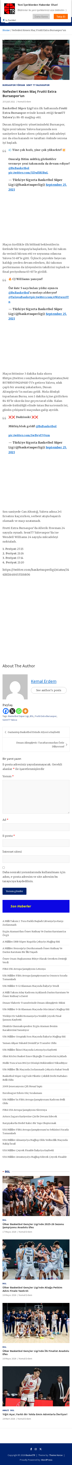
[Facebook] (6, 711)
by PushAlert (11, 20)
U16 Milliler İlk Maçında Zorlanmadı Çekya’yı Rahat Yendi (36, 1069)
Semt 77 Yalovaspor (38, 85)
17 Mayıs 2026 (9, 1231)
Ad (5, 819)
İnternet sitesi (12, 851)
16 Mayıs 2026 (9, 1295)
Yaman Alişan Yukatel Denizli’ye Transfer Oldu (29, 1043)
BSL (32, 716)
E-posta (9, 835)
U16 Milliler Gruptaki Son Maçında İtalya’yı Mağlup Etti (34, 1036)
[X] (12, 711)
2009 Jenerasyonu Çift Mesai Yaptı (22, 1086)
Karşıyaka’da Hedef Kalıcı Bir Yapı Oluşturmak (29, 1123)
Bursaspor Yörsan (14, 85)
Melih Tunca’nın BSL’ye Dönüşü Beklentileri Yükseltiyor (35, 1062)
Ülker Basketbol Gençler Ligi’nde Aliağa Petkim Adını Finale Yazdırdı (32, 1289)
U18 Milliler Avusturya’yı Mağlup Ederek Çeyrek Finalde (35, 1156)
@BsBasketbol (18, 168)
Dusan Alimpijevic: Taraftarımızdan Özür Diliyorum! (40, 744)
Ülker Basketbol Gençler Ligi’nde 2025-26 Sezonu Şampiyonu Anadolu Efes (33, 1225)
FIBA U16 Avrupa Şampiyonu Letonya (24, 968)
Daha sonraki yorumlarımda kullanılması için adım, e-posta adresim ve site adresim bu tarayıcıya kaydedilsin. (34, 877)
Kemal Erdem (24, 101)
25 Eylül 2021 (9, 101)
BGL (7, 1171)
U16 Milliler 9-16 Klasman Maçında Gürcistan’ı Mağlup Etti (36, 1009)
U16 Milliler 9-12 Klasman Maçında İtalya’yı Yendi (31, 985)
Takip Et (60, 16)
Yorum (8, 776)
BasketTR (30, 1455)
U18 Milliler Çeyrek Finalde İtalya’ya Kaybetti (28, 1150)
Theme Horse (56, 1455)
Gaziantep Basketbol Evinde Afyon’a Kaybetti (34, 732)
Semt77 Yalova (10, 719)
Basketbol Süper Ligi (18, 716)
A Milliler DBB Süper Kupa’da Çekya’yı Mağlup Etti (31, 941)
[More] (25, 711)
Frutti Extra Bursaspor (46, 716)
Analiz (6, 1410)
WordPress (46, 1459)
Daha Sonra (41, 16)
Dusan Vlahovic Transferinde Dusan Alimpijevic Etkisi (34, 1002)
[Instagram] (35, 1449)
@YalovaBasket (19, 297)
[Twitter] (40, 1449)
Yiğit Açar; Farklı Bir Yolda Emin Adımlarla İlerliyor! (35, 1414)
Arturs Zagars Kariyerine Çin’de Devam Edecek (30, 1116)
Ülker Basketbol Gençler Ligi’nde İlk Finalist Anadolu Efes (36, 1352)
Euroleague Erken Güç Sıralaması (22, 1093)
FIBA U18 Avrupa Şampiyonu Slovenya (25, 1109)
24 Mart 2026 (9, 1418)
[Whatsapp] (19, 711)
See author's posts (48, 690)
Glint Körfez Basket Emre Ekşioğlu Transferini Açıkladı (35, 1056)
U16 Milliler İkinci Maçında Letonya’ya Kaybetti (30, 1049)
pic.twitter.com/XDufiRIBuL (28, 172)
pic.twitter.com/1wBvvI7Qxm (29, 435)
